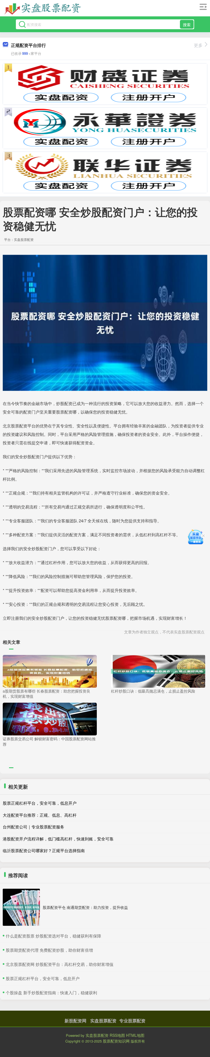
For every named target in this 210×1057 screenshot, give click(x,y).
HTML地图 (135, 1035)
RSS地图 (117, 1035)
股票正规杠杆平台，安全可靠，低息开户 (40, 803)
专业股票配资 (132, 1020)
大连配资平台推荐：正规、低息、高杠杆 (40, 815)
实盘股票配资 (103, 1020)
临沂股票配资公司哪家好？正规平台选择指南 (44, 850)
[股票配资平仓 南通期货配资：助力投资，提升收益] (21, 907)
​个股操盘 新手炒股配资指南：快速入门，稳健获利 (51, 992)
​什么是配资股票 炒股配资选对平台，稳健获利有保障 (53, 936)
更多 (198, 45)
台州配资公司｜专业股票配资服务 (33, 827)
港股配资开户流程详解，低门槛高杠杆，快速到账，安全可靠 (58, 839)
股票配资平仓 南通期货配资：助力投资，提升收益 (85, 907)
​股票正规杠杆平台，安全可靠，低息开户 (43, 978)
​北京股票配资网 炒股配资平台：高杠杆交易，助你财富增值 (59, 964)
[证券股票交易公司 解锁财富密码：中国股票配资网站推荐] (50, 718)
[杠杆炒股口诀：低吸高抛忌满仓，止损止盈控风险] (158, 670)
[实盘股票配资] (43, 9)
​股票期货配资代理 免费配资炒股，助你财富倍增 (49, 950)
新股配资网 (75, 1020)
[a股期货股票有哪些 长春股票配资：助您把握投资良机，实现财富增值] (50, 670)
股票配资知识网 (116, 1041)
